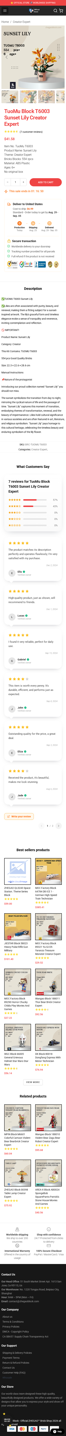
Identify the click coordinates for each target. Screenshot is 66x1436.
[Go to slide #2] (28, 96)
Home (5, 22)
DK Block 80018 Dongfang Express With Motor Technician (48, 1057)
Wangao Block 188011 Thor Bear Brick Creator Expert (48, 1002)
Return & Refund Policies (15, 1362)
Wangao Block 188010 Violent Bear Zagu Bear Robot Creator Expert (47, 1138)
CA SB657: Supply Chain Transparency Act (25, 1336)
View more (33, 1082)
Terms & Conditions (13, 1321)
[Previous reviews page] (41, 826)
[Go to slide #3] (46, 96)
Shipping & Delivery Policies (17, 1352)
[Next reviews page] (58, 826)
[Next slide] (59, 57)
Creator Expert (21, 22)
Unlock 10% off (7, 1420)
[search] (55, 10)
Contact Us (8, 1367)
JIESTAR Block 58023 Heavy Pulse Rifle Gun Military (16, 947)
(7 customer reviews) (31, 131)
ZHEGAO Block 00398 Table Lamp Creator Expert (16, 1193)
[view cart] (61, 10)
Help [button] (60, 1431)
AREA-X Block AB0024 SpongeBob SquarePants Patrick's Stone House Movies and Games (47, 1196)
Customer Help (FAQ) (14, 1372)
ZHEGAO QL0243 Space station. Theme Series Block (17, 891)
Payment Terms (11, 1357)
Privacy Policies (10, 1326)
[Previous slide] (7, 57)
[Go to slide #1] (9, 96)
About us (7, 1316)
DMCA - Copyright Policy (15, 1331)
